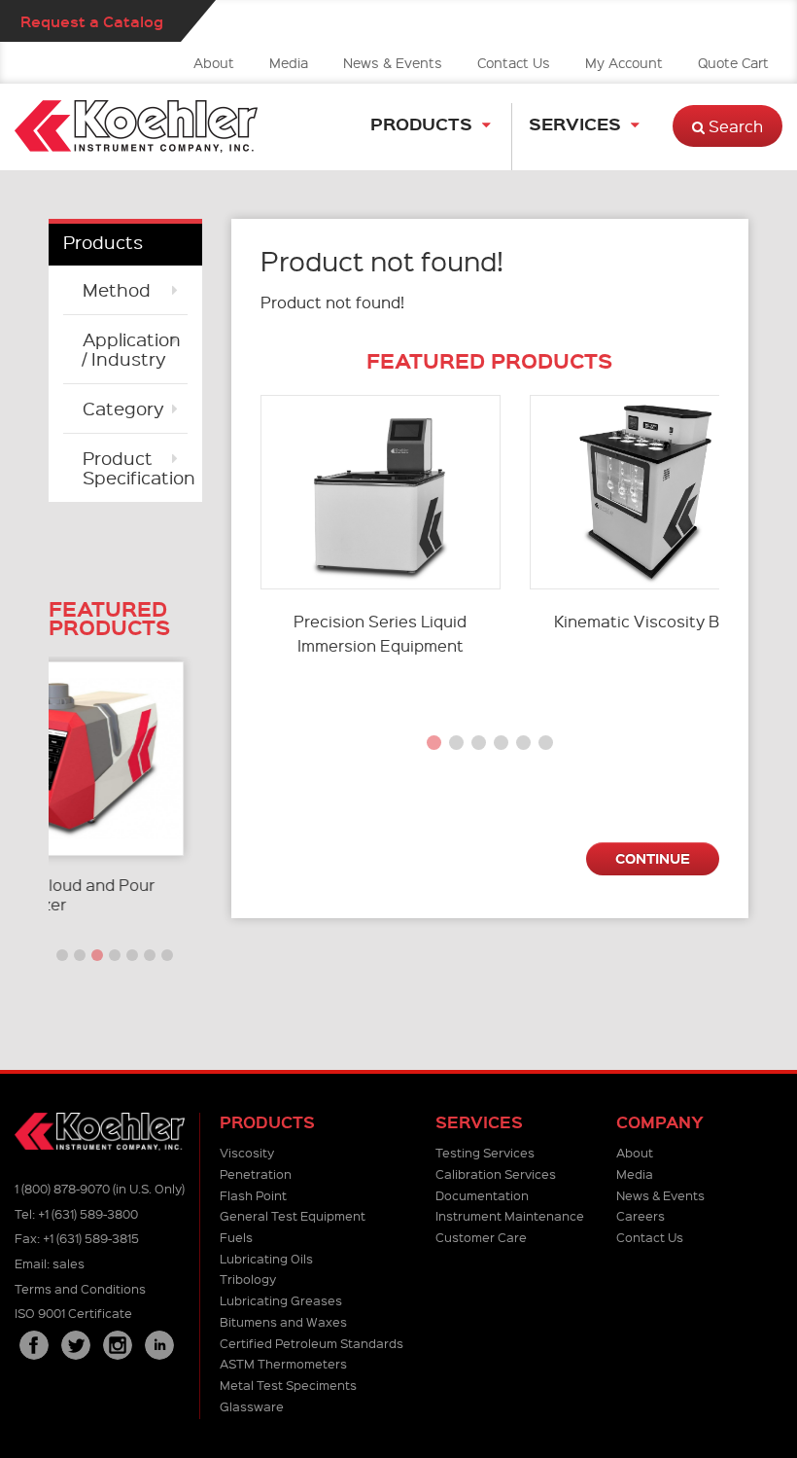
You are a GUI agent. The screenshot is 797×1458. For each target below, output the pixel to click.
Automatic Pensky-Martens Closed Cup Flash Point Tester (184, 894)
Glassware (252, 1406)
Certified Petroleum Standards (311, 1342)
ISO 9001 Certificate (73, 1312)
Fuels (236, 1236)
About (213, 62)
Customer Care (481, 1236)
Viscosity (247, 1152)
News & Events (392, 62)
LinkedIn (159, 1345)
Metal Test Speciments (288, 1384)
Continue (652, 858)
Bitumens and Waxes (283, 1321)
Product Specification (135, 467)
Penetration (256, 1173)
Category (123, 408)
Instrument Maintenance (509, 1215)
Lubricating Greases (281, 1300)
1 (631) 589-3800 (88, 1213)
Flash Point (253, 1195)
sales (68, 1263)
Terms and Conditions (80, 1288)
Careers (640, 1215)
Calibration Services (495, 1173)
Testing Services (485, 1152)
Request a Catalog (91, 21)
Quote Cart (733, 62)
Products (421, 123)
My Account (624, 62)
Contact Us (513, 62)
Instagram (117, 1345)
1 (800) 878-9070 (62, 1188)
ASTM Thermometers (283, 1363)
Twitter (75, 1345)
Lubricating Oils (266, 1258)
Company (660, 1122)
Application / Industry (132, 349)
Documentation (482, 1195)
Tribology (248, 1278)
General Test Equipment (292, 1215)
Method (117, 289)
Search (734, 126)
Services (575, 123)
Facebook (34, 1345)
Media (288, 62)
